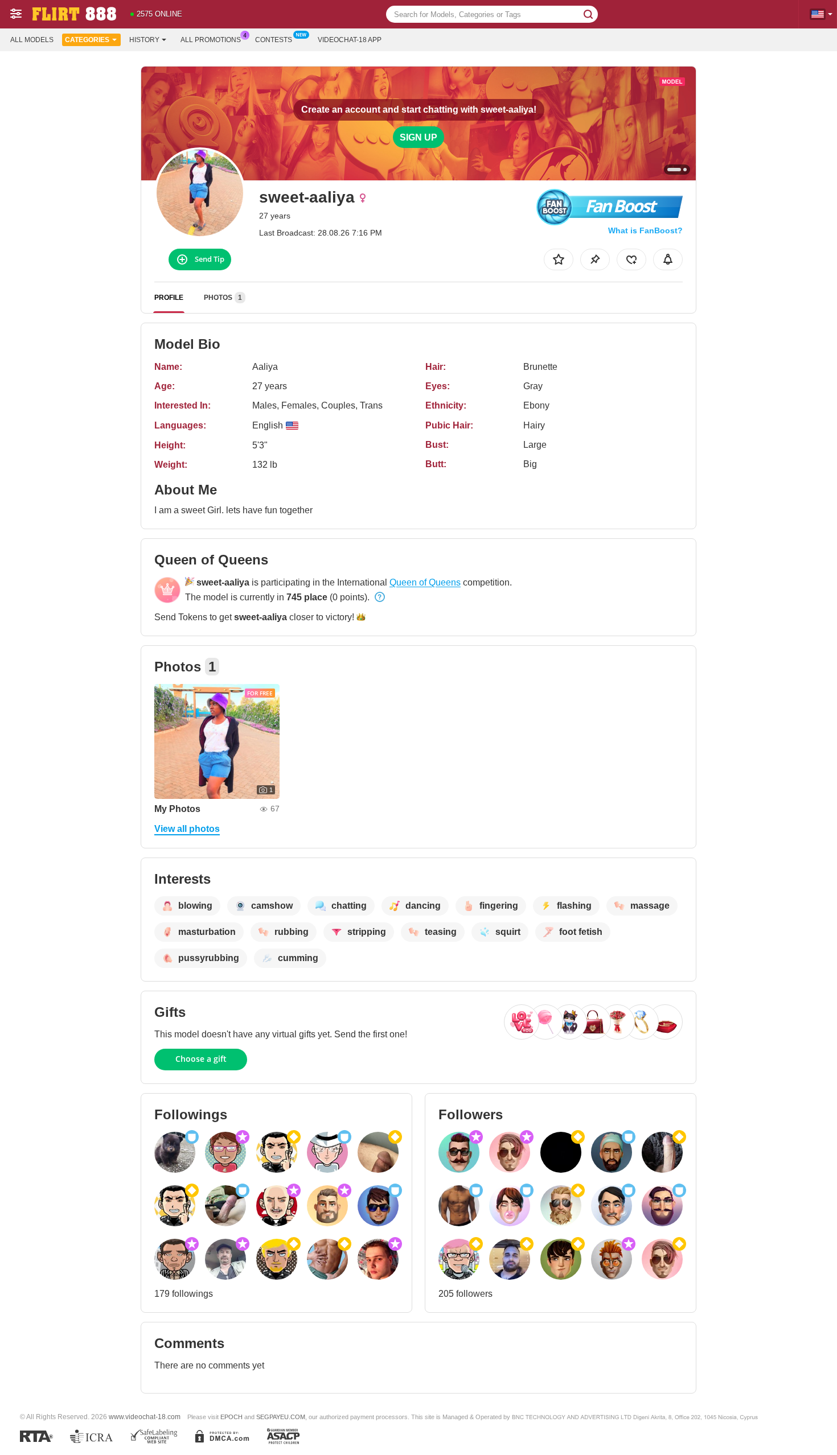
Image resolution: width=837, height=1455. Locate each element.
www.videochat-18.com (144, 1416)
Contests (273, 40)
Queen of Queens (425, 582)
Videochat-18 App (349, 40)
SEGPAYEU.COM (280, 1416)
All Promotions (210, 40)
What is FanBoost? (645, 230)
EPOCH (231, 1416)
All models (32, 40)
